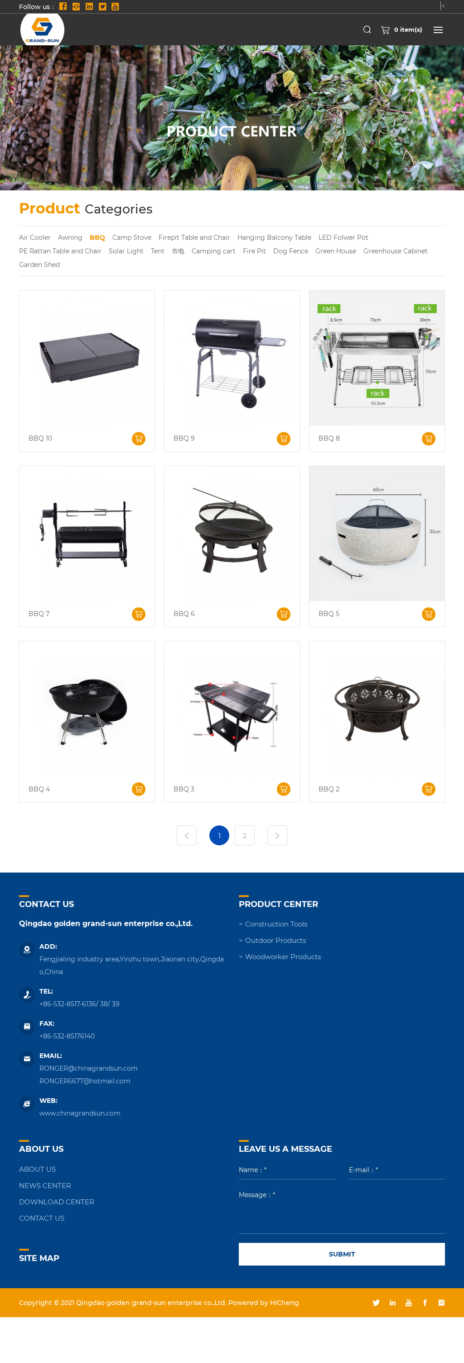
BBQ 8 (329, 438)
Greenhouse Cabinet (395, 251)
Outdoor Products (275, 940)
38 (104, 1003)
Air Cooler (35, 237)
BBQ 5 (329, 614)
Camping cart (214, 251)
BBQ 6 (184, 614)
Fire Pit (254, 251)
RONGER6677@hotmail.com (84, 1081)
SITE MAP (39, 1257)
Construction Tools (276, 923)
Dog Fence (290, 251)
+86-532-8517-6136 (67, 1003)
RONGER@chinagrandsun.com (88, 1068)
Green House (335, 251)
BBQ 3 (184, 789)
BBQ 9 (184, 438)
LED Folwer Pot (343, 237)
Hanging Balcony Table (274, 237)
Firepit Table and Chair (194, 237)
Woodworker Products (283, 956)
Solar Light (126, 251)
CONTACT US (41, 1217)
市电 (178, 251)
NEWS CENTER (45, 1185)
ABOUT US (37, 1169)
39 (116, 1003)
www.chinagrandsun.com (80, 1113)
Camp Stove (131, 237)
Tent (157, 251)
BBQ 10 (40, 438)
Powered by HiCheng (263, 1302)
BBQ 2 (329, 789)
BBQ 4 (39, 789)
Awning (70, 237)
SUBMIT (342, 1254)
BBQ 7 (39, 614)
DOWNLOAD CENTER (56, 1201)
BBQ (97, 237)
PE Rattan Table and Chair (60, 251)
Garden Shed (39, 264)
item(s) (408, 29)
